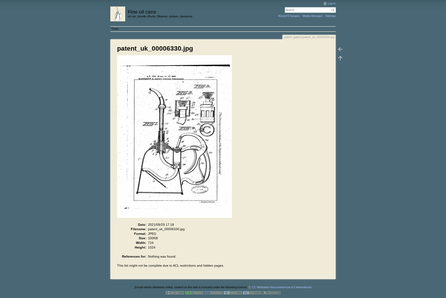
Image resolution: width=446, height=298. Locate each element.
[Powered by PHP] (213, 292)
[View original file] (177, 139)
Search (333, 10)
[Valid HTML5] (232, 292)
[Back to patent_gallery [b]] (340, 49)
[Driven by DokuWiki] (271, 292)
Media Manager (312, 16)
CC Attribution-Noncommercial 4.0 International (282, 287)
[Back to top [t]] (340, 58)
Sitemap (330, 16)
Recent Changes (289, 16)
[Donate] (194, 292)
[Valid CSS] (252, 292)
